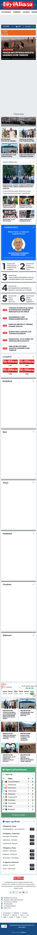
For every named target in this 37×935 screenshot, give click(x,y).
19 (33, 58)
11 (19, 58)
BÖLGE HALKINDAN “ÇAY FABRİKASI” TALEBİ (30, 268)
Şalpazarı (7, 635)
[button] (34, 121)
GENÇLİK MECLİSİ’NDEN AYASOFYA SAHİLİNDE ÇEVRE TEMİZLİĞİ (19, 348)
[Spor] (33, 432)
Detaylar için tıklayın (18, 815)
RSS (5, 926)
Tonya (5, 483)
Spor (5, 432)
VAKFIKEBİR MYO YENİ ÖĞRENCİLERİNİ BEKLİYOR (26, 714)
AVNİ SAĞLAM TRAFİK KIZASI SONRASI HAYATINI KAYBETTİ (11, 268)
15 (26, 58)
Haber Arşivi (7, 908)
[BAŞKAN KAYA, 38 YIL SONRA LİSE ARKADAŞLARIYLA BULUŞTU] (9, 748)
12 (21, 58)
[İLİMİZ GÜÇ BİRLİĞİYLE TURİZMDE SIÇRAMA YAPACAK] (9, 727)
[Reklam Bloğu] (18, 32)
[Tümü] (33, 357)
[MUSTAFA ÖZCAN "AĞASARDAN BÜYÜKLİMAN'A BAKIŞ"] (18, 244)
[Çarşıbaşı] (33, 584)
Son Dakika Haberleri (10, 906)
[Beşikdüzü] (33, 381)
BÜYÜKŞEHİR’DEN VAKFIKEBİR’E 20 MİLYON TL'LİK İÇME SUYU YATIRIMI (20, 289)
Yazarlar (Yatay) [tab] (11, 227)
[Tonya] (33, 483)
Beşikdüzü (7, 381)
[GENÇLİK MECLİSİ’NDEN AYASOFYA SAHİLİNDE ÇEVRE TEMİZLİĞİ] (27, 748)
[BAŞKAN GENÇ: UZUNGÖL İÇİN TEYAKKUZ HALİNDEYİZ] (27, 727)
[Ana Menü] (2, 5)
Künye (24, 917)
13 (22, 58)
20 (34, 58)
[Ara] (35, 5)
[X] (13, 892)
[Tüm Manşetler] (33, 162)
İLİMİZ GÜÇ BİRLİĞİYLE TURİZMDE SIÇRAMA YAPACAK (9, 737)
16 (28, 58)
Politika (11, 917)
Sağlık (4, 917)
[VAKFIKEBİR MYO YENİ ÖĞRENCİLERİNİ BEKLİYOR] (27, 704)
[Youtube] (23, 892)
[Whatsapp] (26, 892)
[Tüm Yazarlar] (33, 227)
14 (24, 58)
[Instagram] (16, 892)
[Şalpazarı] (33, 635)
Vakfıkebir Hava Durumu (10, 897)
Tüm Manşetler (8, 904)
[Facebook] (10, 892)
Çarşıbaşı (26, 12)
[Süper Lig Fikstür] (33, 821)
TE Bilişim (23, 932)
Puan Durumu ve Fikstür (10, 902)
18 (31, 58)
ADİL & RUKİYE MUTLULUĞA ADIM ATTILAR (12, 300)
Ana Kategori (6, 12)
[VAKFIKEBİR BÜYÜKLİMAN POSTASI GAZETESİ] (18, 5)
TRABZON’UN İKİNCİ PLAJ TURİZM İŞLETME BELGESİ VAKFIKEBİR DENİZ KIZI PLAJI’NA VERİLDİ (21, 310)
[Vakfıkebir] (33, 533)
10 (17, 58)
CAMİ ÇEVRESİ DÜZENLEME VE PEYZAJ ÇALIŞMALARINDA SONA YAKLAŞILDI (21, 278)
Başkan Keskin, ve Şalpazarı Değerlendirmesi (18, 233)
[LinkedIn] (20, 892)
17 (29, 58)
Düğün (18, 917)
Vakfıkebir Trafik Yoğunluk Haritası (13, 900)
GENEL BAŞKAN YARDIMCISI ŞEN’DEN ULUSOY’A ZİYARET (30, 300)
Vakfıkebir (17, 12)
